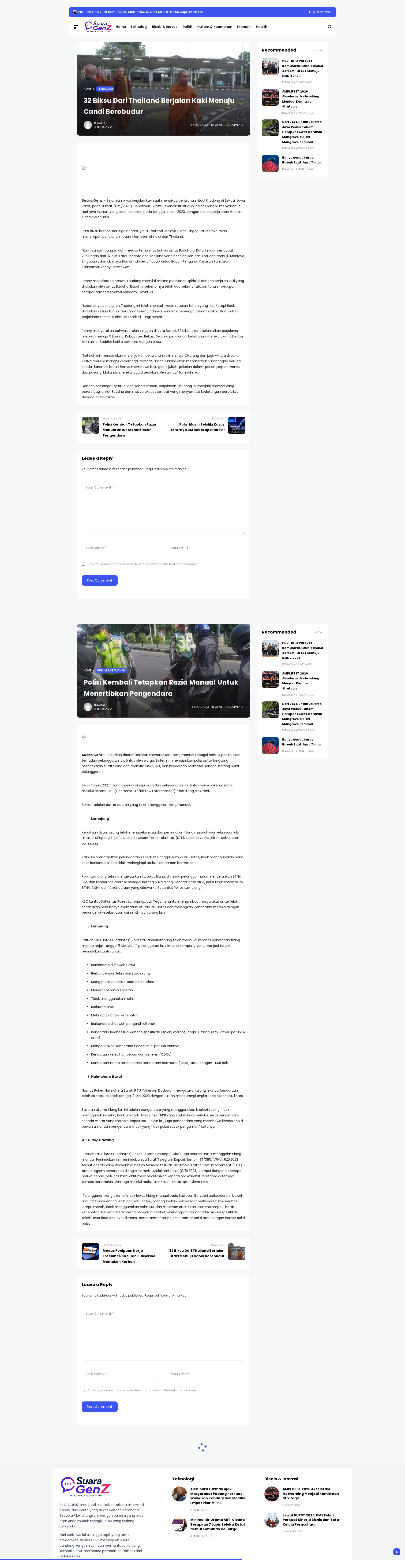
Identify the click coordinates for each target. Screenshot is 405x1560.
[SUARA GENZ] (96, 26)
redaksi (99, 123)
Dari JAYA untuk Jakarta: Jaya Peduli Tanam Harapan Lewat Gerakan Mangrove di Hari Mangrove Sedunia (302, 132)
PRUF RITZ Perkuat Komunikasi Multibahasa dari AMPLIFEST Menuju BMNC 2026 (142, 12)
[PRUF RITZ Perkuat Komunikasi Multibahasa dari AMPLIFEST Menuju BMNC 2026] (74, 12)
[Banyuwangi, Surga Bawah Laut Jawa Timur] (270, 163)
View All (318, 50)
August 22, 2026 (321, 12)
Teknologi (105, 89)
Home (87, 89)
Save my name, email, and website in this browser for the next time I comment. (143, 564)
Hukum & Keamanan (111, 670)
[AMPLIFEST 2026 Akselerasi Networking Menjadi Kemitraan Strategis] (270, 97)
